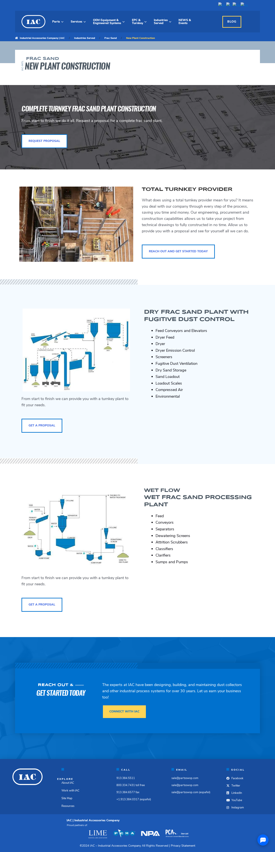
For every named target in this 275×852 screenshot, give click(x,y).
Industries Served (84, 38)
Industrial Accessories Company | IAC (42, 38)
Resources (67, 806)
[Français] (229, 5)
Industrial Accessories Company (119, 846)
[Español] (244, 5)
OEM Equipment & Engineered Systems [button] (107, 21)
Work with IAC (70, 791)
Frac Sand (110, 38)
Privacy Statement (183, 846)
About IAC (67, 783)
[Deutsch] (237, 5)
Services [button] (76, 22)
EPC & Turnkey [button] (137, 21)
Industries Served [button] (161, 21)
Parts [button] (56, 22)
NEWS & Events (185, 21)
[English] (222, 5)
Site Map (66, 798)
